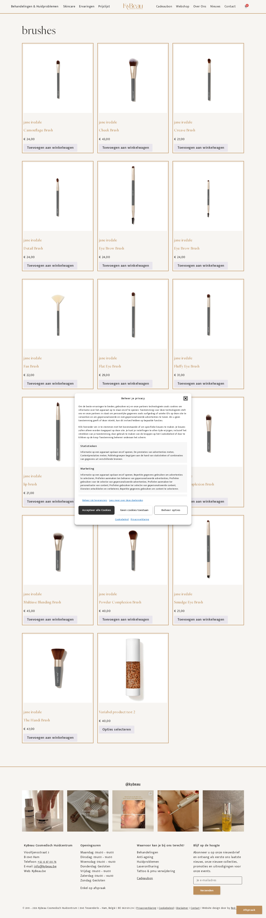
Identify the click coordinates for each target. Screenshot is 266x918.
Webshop (182, 6)
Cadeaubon (164, 6)
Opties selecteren (116, 729)
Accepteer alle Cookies (96, 510)
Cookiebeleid (122, 519)
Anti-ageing (145, 857)
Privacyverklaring (140, 519)
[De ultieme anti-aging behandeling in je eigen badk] (42, 811)
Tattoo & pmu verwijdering (156, 871)
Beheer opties (170, 510)
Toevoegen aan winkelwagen (50, 148)
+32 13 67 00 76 (47, 861)
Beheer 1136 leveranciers (94, 500)
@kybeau (133, 784)
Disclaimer (182, 908)
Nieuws (215, 6)
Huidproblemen (148, 861)
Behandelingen (147, 852)
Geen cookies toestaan (134, 510)
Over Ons (199, 6)
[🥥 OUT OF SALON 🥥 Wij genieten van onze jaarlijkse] (87, 811)
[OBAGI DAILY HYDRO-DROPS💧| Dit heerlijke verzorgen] (223, 811)
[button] (186, 398)
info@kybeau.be (45, 866)
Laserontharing (148, 866)
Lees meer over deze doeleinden (126, 500)
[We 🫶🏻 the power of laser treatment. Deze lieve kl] (133, 811)
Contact (230, 6)
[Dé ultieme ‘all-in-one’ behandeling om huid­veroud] (178, 811)
